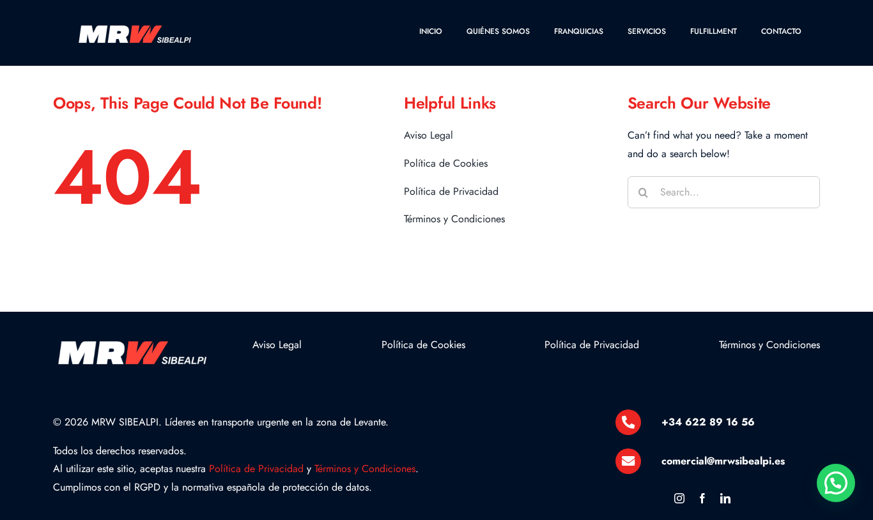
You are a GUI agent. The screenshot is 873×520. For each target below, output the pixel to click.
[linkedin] (725, 498)
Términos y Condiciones (364, 468)
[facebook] (702, 498)
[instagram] (679, 498)
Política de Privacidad (256, 468)
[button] (836, 483)
